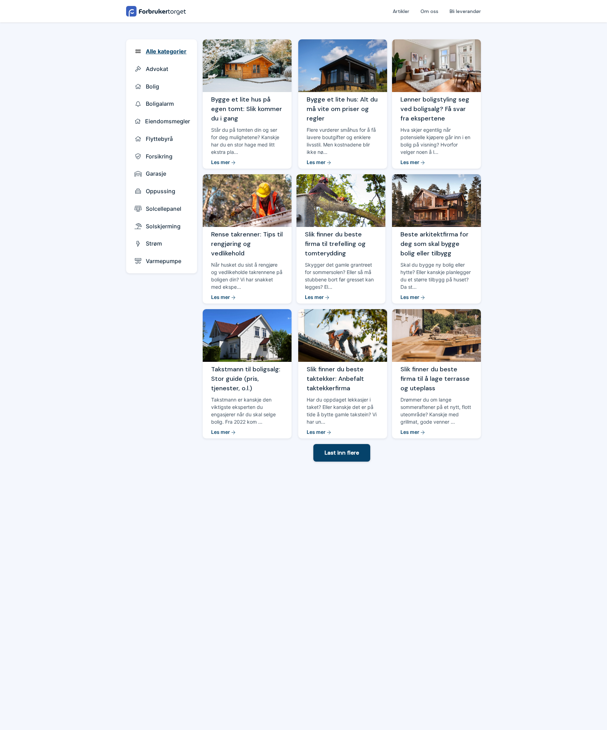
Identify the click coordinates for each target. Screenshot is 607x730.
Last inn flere (342, 452)
